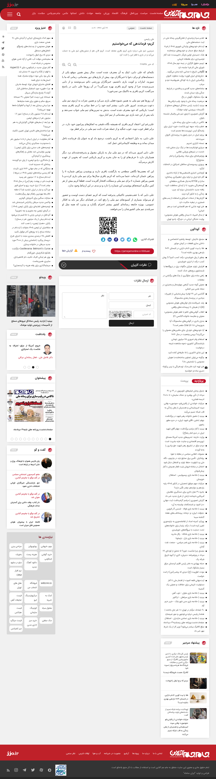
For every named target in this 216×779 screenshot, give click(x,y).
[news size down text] (75, 65)
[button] (37, 367)
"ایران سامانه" (189, 773)
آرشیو (126, 753)
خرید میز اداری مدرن (32, 623)
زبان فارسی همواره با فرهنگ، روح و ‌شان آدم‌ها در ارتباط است (25, 463)
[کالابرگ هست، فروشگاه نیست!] (197, 663)
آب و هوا (97, 753)
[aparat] (3, 55)
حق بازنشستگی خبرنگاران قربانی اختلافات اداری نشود (25, 484)
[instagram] (3, 37)
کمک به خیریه (48, 598)
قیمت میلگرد (16, 620)
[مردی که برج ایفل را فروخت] (197, 683)
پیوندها (135, 753)
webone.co (46, 583)
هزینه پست (31, 554)
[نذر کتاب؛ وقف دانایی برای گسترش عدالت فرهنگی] (46, 500)
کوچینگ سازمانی (33, 610)
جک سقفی (47, 620)
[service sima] (184, 5)
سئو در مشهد (16, 562)
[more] (168, 642)
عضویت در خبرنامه (112, 753)
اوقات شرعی (84, 753)
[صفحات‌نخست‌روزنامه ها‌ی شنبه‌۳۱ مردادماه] (31, 405)
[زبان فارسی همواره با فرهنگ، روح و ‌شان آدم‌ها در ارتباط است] (46, 463)
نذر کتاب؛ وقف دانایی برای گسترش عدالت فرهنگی (25, 504)
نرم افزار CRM (18, 573)
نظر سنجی (70, 753)
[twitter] (3, 49)
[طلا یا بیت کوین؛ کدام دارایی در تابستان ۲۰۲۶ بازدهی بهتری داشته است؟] (197, 698)
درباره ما (146, 753)
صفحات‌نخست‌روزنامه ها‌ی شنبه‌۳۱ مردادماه (33, 429)
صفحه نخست (146, 28)
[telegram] (3, 43)
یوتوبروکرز (33, 546)
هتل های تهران (18, 585)
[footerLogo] (189, 754)
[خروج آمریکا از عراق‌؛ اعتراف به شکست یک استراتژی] (49, 349)
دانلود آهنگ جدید (31, 565)
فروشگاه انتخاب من (32, 585)
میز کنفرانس (16, 629)
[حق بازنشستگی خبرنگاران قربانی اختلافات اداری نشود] (46, 480)
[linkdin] (109, 239)
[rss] (3, 68)
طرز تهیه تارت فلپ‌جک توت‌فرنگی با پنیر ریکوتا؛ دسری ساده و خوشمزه (183, 369)
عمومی (131, 28)
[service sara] (194, 5)
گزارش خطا (67, 251)
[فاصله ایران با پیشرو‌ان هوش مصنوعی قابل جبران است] (46, 519)
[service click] (174, 5)
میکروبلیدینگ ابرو (31, 598)
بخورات (19, 554)
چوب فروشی (46, 546)
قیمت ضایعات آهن (16, 598)
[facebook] (116, 239)
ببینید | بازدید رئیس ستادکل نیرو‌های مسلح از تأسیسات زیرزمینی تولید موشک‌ (31, 323)
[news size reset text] (69, 65)
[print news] (63, 28)
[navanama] (205, 5)
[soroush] (103, 239)
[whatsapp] (135, 239)
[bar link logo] (12, 5)
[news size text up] (64, 65)
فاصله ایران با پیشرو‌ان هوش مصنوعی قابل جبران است (25, 523)
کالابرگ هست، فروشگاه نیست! (175, 672)
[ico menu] (11, 14)
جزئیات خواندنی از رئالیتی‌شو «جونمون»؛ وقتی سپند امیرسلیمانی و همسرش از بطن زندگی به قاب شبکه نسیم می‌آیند (176, 727)
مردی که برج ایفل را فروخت (177, 680)
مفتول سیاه (47, 608)
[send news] (69, 28)
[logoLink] (186, 14)
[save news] (75, 28)
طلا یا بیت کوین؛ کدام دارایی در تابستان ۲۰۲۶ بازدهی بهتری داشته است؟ (176, 699)
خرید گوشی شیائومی (47, 557)
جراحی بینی (16, 546)
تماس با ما (157, 753)
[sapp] (3, 61)
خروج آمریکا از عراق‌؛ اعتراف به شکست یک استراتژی (26, 347)
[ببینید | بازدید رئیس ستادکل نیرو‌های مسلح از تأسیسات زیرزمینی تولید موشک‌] (31, 301)
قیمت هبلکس (18, 610)
